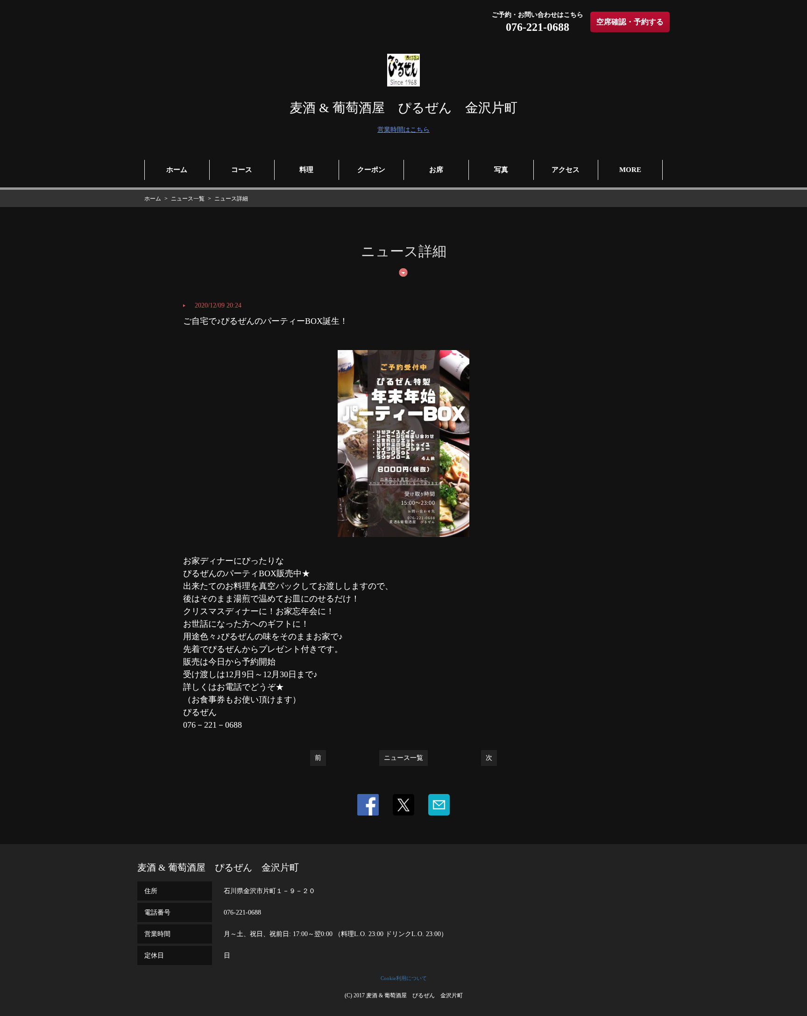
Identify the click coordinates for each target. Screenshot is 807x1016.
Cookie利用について (404, 978)
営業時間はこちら (403, 129)
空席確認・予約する (630, 22)
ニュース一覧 (403, 757)
